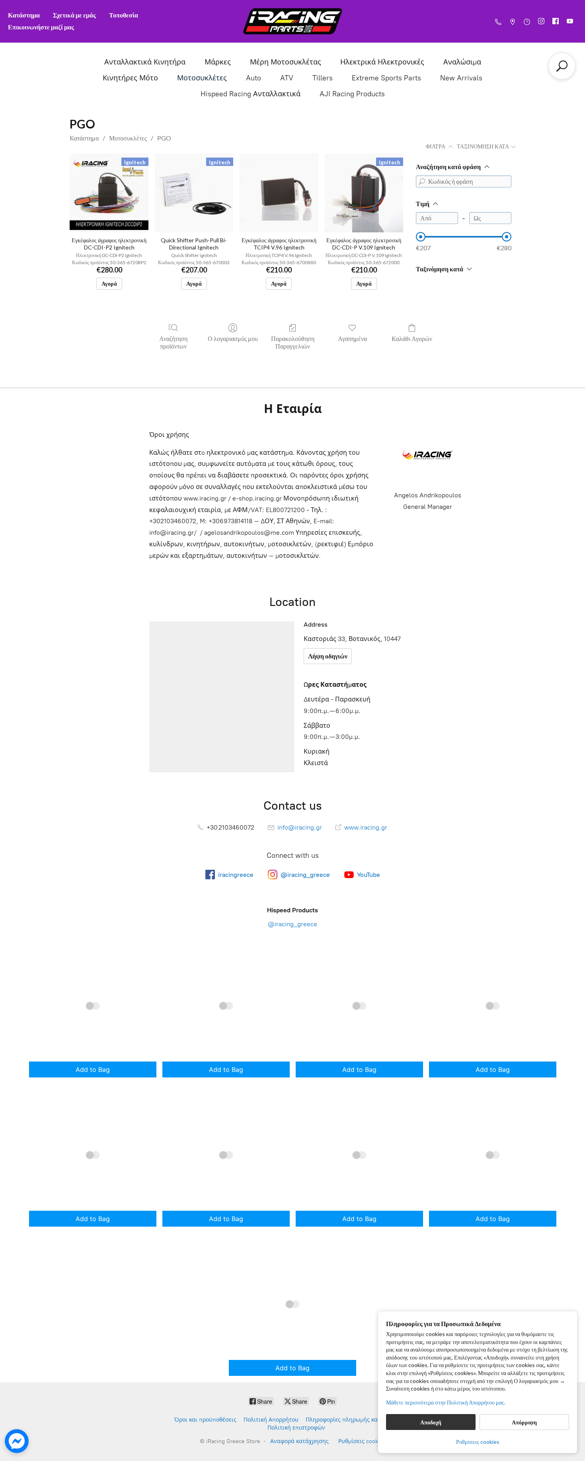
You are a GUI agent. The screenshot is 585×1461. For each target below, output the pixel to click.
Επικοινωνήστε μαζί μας (41, 27)
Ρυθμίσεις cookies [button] (477, 1441)
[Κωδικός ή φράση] (422, 181)
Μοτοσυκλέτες (202, 78)
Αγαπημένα (352, 338)
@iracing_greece (292, 924)
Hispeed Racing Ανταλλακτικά (250, 94)
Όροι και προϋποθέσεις (205, 1419)
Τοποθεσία (123, 15)
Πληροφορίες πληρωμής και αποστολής (358, 1419)
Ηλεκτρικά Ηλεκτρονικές (382, 62)
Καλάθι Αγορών (412, 338)
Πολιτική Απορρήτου (271, 1419)
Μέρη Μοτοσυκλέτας (285, 62)
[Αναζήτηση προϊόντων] (562, 66)
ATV (286, 78)
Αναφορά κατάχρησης (299, 1441)
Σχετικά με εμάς (74, 15)
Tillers (322, 78)
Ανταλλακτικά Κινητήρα (144, 62)
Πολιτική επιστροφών (296, 1427)
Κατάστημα (24, 15)
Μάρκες (218, 62)
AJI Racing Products (352, 94)
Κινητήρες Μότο (130, 78)
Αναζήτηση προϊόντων (173, 342)
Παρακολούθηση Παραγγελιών (292, 342)
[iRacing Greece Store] (292, 21)
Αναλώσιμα (462, 62)
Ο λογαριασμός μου (233, 338)
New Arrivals (461, 78)
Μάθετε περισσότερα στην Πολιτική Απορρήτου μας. (445, 1402)
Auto (253, 78)
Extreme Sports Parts (386, 78)
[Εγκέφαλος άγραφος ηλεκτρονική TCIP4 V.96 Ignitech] (279, 193)
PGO (164, 138)
